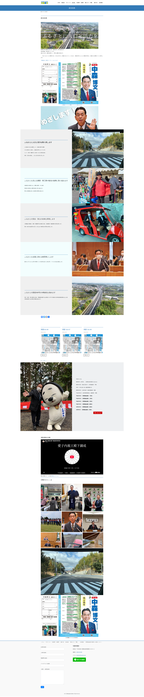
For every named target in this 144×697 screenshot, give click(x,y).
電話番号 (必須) (44, 658)
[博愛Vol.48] (50, 352)
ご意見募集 (82, 642)
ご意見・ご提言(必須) (45, 669)
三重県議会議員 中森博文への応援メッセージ (93, 642)
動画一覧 (62, 642)
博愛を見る (43, 355)
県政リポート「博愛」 (74, 642)
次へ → (45, 360)
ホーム (43, 642)
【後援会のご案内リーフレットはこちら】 (49, 60)
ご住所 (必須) (43, 652)
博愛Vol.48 (44, 329)
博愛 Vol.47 (66, 329)
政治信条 (67, 642)
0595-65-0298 (79, 652)
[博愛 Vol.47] (72, 352)
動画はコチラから (55, 475)
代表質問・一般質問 (55, 642)
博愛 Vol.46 (88, 329)
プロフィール (48, 642)
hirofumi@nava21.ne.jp (81, 655)
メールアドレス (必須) (45, 663)
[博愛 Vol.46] (93, 352)
